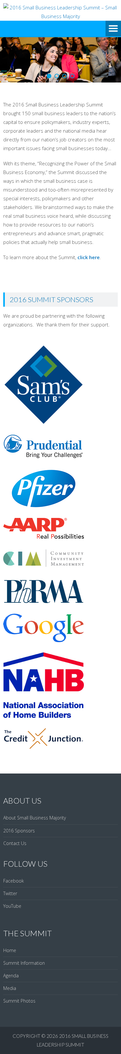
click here (88, 257)
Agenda (11, 975)
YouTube (12, 906)
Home (9, 950)
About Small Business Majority (34, 818)
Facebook (13, 881)
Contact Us (14, 843)
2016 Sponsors (19, 831)
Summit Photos (19, 1001)
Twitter (10, 893)
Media (9, 988)
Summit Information (24, 963)
